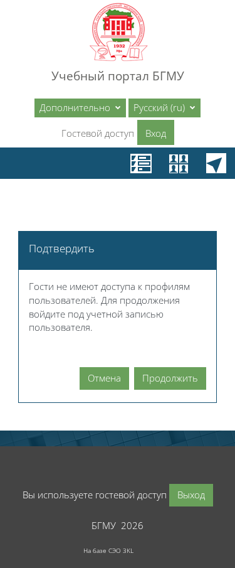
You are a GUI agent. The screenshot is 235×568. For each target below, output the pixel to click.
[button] (164, 108)
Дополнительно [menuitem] (76, 107)
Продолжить (170, 378)
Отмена (104, 378)
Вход (155, 133)
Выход (191, 494)
